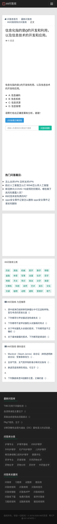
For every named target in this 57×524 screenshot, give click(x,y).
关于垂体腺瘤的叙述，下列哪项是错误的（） (29, 336)
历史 (8, 270)
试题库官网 (24, 501)
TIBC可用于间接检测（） (16, 405)
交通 (8, 291)
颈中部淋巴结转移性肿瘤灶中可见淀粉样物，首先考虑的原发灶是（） (29, 311)
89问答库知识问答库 (17, 21)
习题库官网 (10, 501)
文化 (48, 285)
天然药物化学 (35, 459)
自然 (25, 285)
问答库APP (24, 491)
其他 (15, 270)
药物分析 (21, 464)
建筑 (31, 291)
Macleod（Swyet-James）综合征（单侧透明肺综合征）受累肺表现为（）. (30, 355)
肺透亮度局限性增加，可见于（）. (24, 367)
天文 (15, 280)
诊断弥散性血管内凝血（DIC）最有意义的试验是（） (29, 427)
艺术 (33, 285)
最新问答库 (26, 18)
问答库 (8, 482)
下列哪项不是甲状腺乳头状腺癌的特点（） (28, 323)
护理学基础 (22, 444)
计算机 (9, 285)
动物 (23, 291)
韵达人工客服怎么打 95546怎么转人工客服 (26, 185)
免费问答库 (24, 496)
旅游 (46, 280)
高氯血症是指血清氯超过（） (17, 416)
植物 (15, 291)
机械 (23, 270)
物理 (46, 270)
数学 (39, 270)
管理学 (40, 291)
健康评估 (36, 454)
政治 (31, 280)
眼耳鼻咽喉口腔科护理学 (16, 454)
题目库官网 (39, 501)
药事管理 (21, 459)
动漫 (31, 275)
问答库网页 (39, 491)
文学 (39, 280)
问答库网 (23, 486)
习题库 (18, 482)
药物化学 (9, 464)
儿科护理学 (40, 449)
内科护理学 (36, 444)
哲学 (46, 275)
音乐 (41, 285)
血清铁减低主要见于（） (15, 411)
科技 (17, 285)
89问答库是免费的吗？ (16, 196)
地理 (8, 280)
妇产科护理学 (25, 449)
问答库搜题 (45, 128)
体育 (15, 275)
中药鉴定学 (44, 464)
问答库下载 (10, 496)
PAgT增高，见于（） (14, 422)
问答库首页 (12, 18)
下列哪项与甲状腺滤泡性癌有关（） (25, 317)
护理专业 (9, 444)
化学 (39, 275)
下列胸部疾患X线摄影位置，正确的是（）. (28, 378)
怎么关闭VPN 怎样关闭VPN (19, 181)
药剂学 (32, 464)
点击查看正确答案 (14, 120)
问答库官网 (10, 486)
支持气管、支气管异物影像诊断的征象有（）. (29, 362)
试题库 (28, 482)
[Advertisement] (28, 62)
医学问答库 (39, 496)
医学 (31, 270)
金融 (8, 275)
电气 (48, 291)
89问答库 (43, 515)
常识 (23, 280)
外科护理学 (10, 449)
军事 (23, 275)
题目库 (38, 482)
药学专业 (9, 459)
